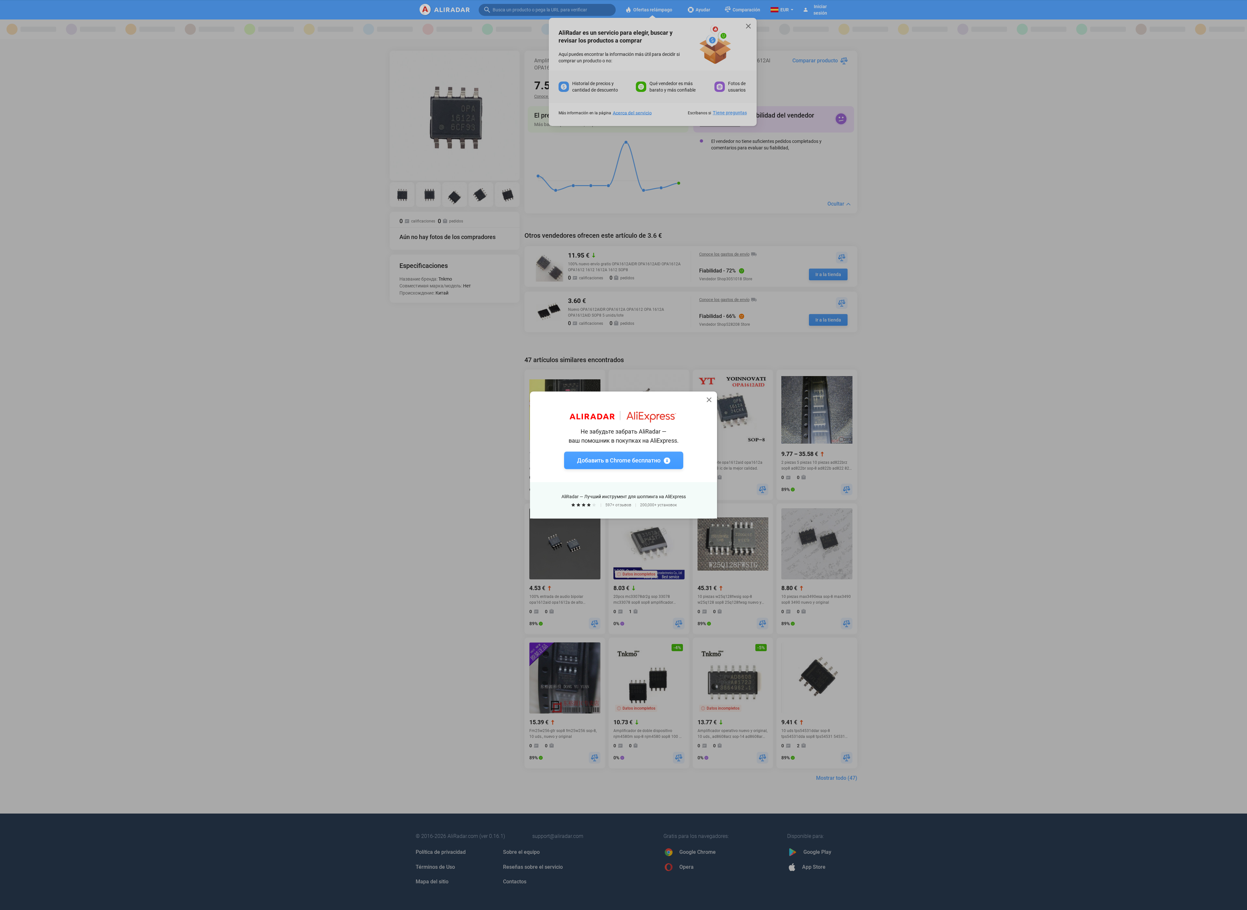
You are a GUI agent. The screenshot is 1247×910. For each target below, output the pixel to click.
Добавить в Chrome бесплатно (619, 460)
